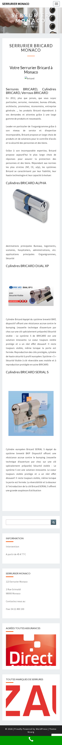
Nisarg (31, 732)
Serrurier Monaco (15, 4)
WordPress (41, 729)
